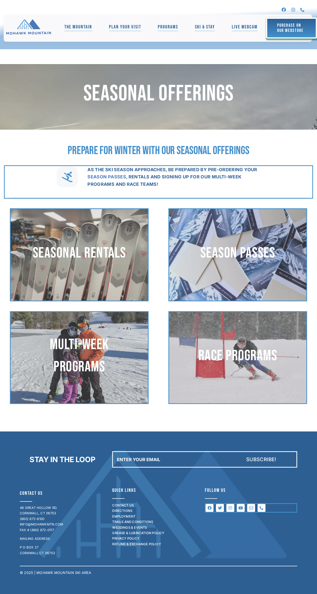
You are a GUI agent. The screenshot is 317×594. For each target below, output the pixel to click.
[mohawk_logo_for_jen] (28, 21)
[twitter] (220, 508)
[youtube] (241, 508)
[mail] (251, 508)
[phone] (302, 9)
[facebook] (284, 9)
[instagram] (293, 9)
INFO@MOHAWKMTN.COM (41, 524)
